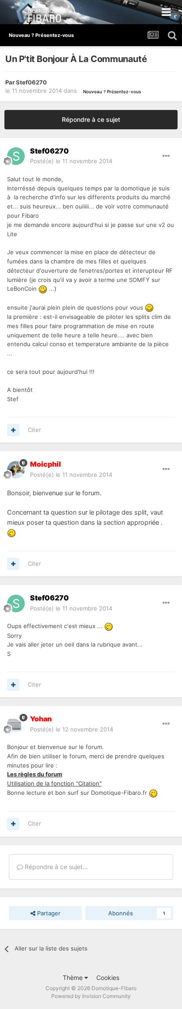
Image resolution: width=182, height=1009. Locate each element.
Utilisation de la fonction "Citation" (54, 783)
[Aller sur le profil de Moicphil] (16, 470)
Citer (34, 429)
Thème (73, 977)
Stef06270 (31, 82)
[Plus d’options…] (166, 156)
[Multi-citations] (13, 430)
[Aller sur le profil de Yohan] (16, 724)
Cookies (107, 977)
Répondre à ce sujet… (55, 866)
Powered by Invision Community (91, 996)
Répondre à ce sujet (91, 119)
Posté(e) (71, 161)
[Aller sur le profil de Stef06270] (16, 156)
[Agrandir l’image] (42, 288)
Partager (48, 913)
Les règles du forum (34, 774)
